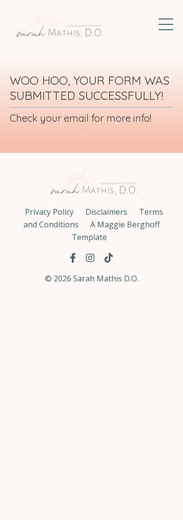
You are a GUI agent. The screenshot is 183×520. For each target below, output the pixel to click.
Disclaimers (106, 211)
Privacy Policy (49, 211)
